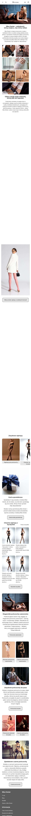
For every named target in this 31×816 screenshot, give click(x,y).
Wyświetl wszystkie (15, 586)
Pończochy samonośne (15, 635)
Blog (3, 798)
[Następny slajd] (27, 452)
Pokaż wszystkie (25, 524)
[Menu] (2, 2)
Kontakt (4, 800)
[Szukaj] (6, 2)
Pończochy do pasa (16, 708)
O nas (3, 795)
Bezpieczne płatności (7, 813)
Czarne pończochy (15, 784)
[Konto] (25, 2)
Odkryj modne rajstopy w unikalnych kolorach (15, 300)
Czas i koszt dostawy (7, 810)
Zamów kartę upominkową (15, 517)
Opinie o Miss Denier (7, 803)
